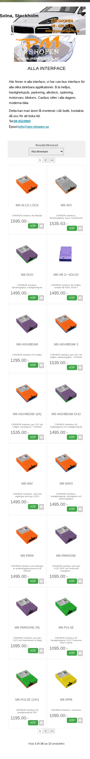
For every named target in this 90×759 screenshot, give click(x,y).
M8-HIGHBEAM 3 (66, 344)
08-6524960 (22, 121)
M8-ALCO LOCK (27, 205)
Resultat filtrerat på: (47, 145)
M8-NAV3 (66, 483)
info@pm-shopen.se (62, 31)
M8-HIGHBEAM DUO (66, 414)
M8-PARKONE (66, 555)
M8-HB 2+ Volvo (66, 274)
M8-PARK (27, 555)
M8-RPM (66, 699)
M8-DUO (27, 274)
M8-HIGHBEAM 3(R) (27, 414)
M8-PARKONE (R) (27, 627)
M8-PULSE (66, 627)
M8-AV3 (66, 205)
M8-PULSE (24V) (27, 699)
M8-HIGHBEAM (27, 344)
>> (52, 160)
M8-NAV (27, 483)
